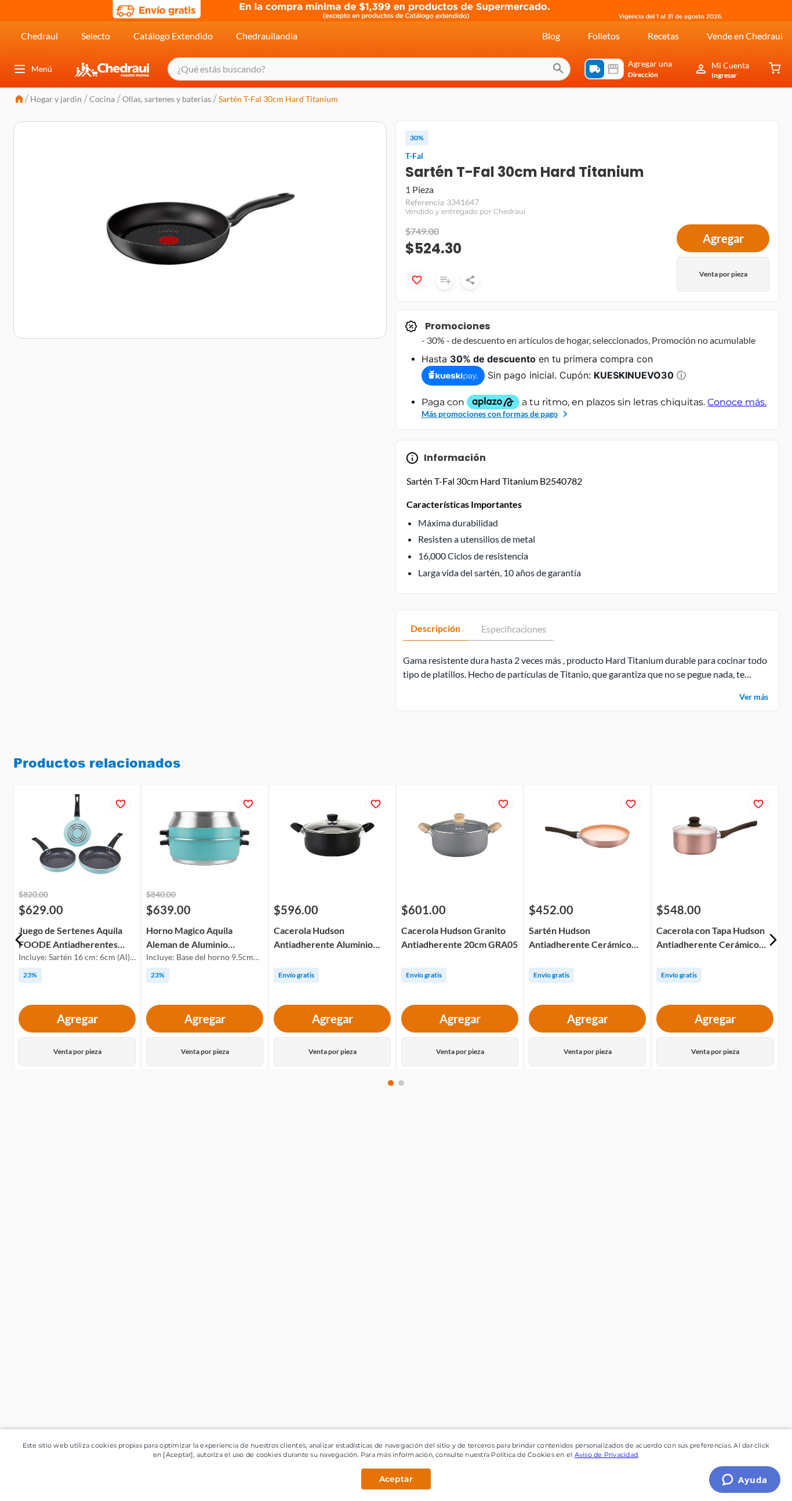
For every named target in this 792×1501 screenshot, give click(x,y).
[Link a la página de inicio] (19, 100)
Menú (41, 69)
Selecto (95, 35)
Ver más (753, 697)
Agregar (723, 238)
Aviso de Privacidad (606, 1455)
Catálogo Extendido (173, 35)
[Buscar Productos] (558, 69)
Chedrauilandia (266, 35)
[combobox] (369, 69)
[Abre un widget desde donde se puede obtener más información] (744, 1480)
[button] (19, 940)
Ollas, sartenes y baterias (166, 99)
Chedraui (39, 35)
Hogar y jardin (56, 99)
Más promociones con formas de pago (490, 414)
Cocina (102, 99)
